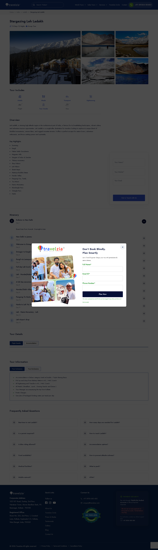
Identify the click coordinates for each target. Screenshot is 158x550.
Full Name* (87, 264)
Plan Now (103, 294)
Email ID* (86, 274)
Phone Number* (89, 283)
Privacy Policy (111, 299)
